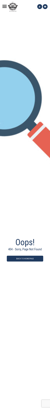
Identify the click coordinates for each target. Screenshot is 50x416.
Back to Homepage (25, 258)
